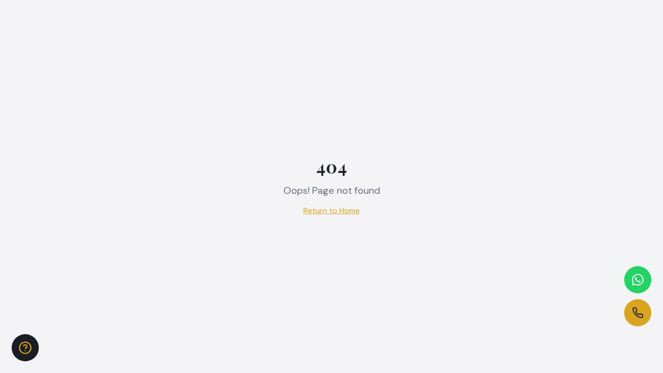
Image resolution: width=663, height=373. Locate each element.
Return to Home (331, 210)
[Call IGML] (637, 312)
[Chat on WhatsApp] (637, 279)
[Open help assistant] (25, 347)
